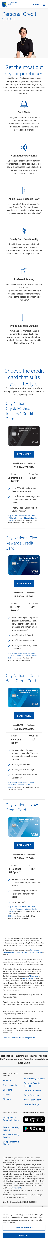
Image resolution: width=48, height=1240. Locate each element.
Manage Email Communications (11, 1118)
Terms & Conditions (33, 1090)
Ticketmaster (33, 976)
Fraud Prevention (31, 1095)
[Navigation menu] (44, 4)
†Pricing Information (15, 518)
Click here (11, 520)
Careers (6, 1094)
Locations (7, 1089)
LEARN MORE (24, 454)
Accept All (24, 1235)
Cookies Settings (31, 1104)
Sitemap (7, 1099)
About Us (7, 1080)
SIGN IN (35, 5)
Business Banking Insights (11, 1135)
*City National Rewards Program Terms (21, 516)
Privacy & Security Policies (32, 1084)
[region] (24, 1223)
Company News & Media (11, 1143)
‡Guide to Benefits (30, 518)
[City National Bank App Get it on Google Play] (34, 1131)
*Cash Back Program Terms (17, 782)
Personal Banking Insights (11, 1128)
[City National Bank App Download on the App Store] (34, 1122)
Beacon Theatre (27, 978)
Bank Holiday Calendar (34, 1078)
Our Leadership (10, 1085)
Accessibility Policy (32, 1099)
